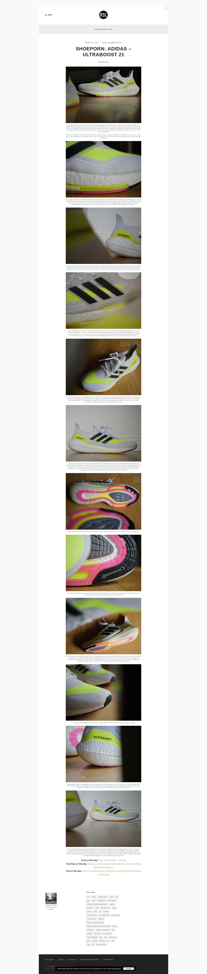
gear (88, 900)
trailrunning (113, 937)
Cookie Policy (108, 959)
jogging (112, 904)
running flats (115, 915)
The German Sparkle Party (89, 959)
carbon (94, 897)
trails (88, 941)
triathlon (102, 941)
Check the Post (135, 130)
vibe (113, 941)
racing (114, 908)
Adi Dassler (116, 335)
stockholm (90, 930)
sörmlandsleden (92, 937)
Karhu (81, 335)
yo (93, 944)
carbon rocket (102, 897)
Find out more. (116, 968)
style (113, 930)
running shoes (91, 919)
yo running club (101, 944)
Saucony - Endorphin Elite (95, 922)
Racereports (50, 959)
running (106, 911)
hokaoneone (101, 900)
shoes (114, 926)
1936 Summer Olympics (84, 334)
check (111, 897)
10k (88, 897)
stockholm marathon (102, 930)
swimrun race (107, 933)
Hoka (93, 900)
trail (105, 937)
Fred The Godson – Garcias (112, 860)
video (88, 944)
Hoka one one (112, 900)
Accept (128, 969)
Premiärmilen (105, 908)
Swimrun (97, 933)
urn (108, 941)
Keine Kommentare (112, 43)
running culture (92, 915)
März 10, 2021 (92, 43)
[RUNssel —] (103, 15)
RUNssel (54, 966)
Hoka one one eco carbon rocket (97, 904)
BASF (107, 204)
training (94, 941)
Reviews (61, 959)
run (100, 911)
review (89, 911)
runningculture (104, 915)
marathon (90, 908)
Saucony (101, 919)
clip (117, 897)
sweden (89, 933)
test (101, 937)
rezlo (95, 911)
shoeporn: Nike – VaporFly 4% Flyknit (99, 926)
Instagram (72, 959)
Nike (97, 908)
